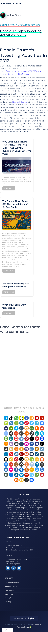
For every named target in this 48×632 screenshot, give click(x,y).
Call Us (8, 542)
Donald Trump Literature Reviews (20, 25)
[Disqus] (24, 365)
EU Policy (8, 602)
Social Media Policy (12, 582)
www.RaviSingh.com (13, 564)
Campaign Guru (37, 624)
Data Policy (9, 594)
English (5, 630)
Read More (9, 188)
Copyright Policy (11, 590)
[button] (44, 3)
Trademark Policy (11, 586)
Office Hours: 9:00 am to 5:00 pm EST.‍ (19, 550)
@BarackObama (19, 102)
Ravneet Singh (23, 627)
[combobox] (7, 630)
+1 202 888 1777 (16, 545)
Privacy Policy (10, 598)
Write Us (9, 555)
